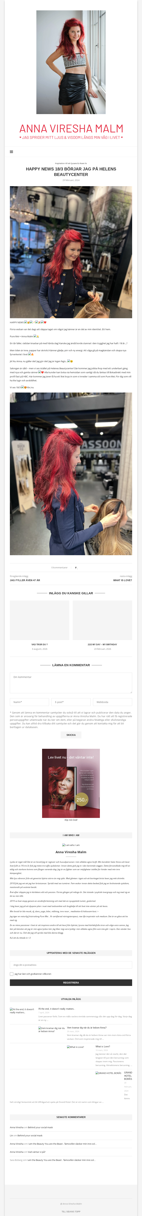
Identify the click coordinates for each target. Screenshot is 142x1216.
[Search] (130, 152)
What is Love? (103, 1046)
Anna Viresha (16, 1127)
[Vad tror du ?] (39, 620)
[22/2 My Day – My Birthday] (102, 620)
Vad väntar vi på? (37, 1151)
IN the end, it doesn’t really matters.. (56, 1009)
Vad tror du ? (40, 644)
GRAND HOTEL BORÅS (128, 1075)
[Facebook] (122, 152)
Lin (11, 1135)
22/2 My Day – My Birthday (102, 644)
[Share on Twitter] (84, 567)
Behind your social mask (40, 1127)
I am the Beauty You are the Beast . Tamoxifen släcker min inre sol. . (62, 1143)
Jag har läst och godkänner (32, 973)
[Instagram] (125, 152)
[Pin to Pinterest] (87, 567)
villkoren (46, 973)
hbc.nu (30, 387)
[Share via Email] (91, 567)
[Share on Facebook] (81, 567)
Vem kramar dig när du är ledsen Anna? (86, 1027)
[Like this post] (77, 567)
